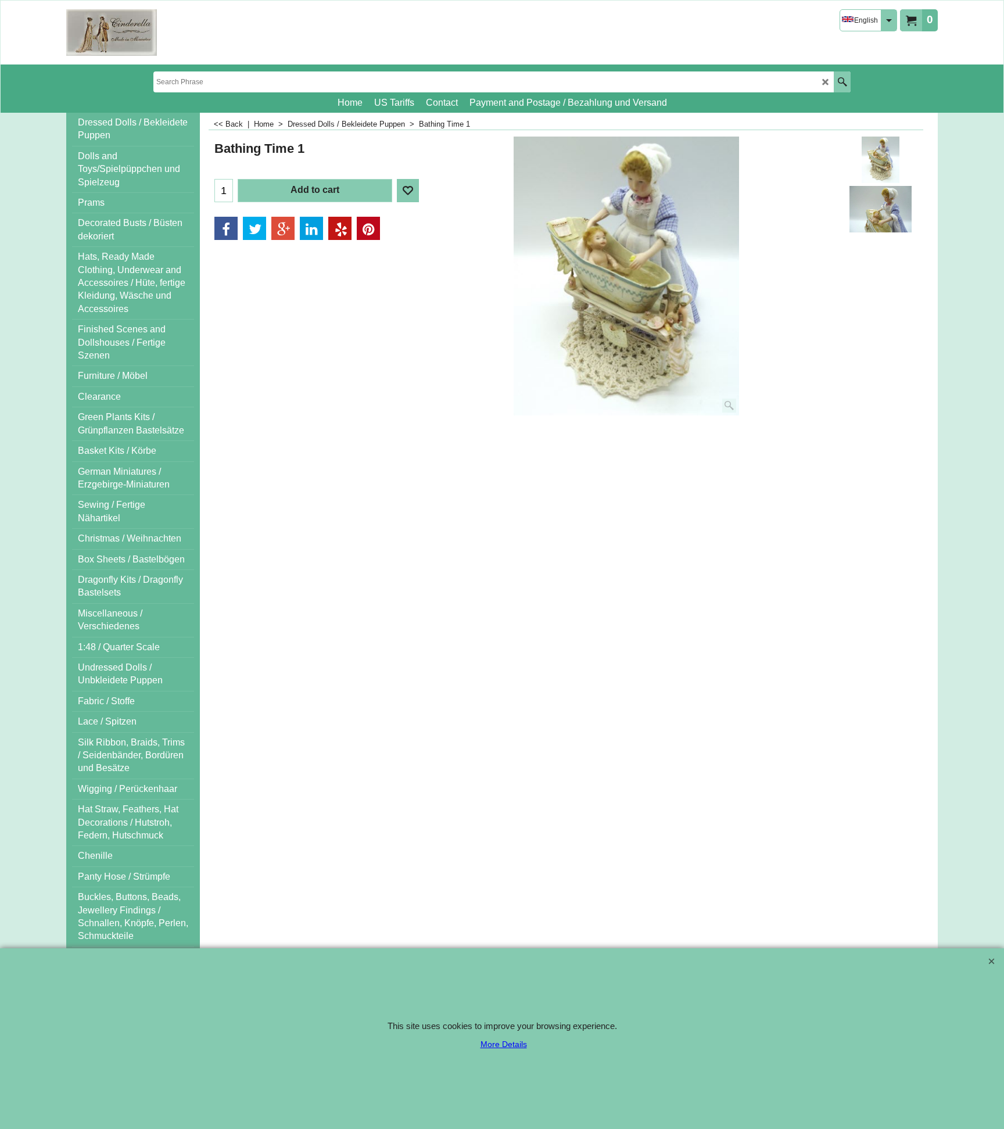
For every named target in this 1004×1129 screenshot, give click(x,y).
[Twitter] (254, 228)
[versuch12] (111, 32)
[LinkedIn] (311, 228)
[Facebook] (226, 228)
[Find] (842, 81)
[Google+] (283, 228)
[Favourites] (408, 191)
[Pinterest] (368, 228)
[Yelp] (340, 228)
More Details (504, 1044)
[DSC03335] (880, 209)
